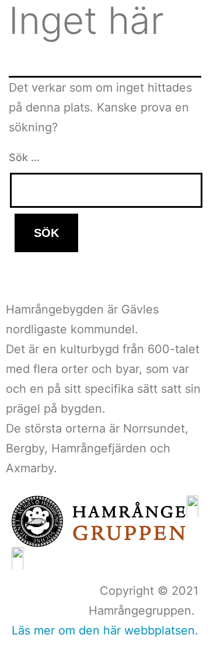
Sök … (24, 157)
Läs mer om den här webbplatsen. (105, 630)
